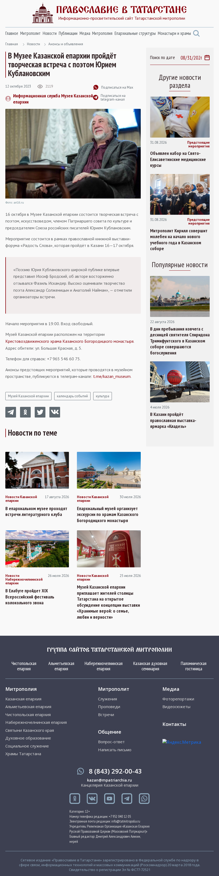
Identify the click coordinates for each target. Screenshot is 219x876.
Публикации (68, 33)
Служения (107, 698)
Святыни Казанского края (29, 730)
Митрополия (102, 33)
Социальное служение (27, 746)
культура (102, 396)
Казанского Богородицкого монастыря (98, 341)
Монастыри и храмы (174, 33)
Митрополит (30, 33)
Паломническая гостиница (193, 666)
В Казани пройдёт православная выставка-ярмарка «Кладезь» (173, 420)
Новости (50, 33)
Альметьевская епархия (61, 666)
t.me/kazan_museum (112, 376)
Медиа (85, 33)
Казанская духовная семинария (150, 666)
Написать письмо (114, 749)
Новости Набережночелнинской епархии (23, 579)
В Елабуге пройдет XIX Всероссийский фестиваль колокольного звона (29, 597)
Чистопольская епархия (23, 666)
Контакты (174, 724)
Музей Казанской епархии (28, 396)
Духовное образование (28, 738)
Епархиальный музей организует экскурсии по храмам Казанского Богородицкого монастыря (107, 514)
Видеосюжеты (176, 706)
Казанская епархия (23, 698)
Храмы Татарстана (23, 753)
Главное (11, 33)
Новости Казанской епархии (21, 499)
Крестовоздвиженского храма (33, 341)
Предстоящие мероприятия (198, 144)
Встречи (106, 714)
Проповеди (109, 706)
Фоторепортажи (178, 698)
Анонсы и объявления (65, 44)
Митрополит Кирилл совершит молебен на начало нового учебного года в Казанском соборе (179, 240)
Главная (11, 44)
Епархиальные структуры (135, 33)
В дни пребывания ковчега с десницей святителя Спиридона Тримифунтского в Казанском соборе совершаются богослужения (180, 341)
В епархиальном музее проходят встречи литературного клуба (36, 512)
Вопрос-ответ (111, 741)
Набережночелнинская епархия (104, 666)
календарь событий (72, 396)
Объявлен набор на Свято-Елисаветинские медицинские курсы (178, 159)
